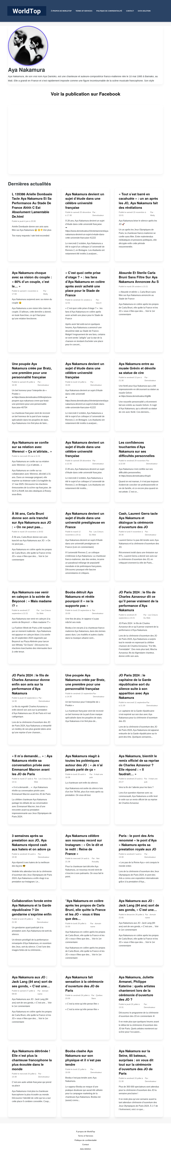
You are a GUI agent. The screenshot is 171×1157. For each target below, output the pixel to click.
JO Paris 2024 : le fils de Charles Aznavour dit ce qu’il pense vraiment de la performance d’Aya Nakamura (138, 601)
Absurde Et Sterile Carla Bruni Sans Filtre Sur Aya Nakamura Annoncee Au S (139, 277)
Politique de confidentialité (86, 1140)
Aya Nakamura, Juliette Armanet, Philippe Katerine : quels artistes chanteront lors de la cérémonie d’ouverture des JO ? (137, 988)
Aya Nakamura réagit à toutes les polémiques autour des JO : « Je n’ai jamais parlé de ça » (84, 763)
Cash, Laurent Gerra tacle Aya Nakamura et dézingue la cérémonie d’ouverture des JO (138, 520)
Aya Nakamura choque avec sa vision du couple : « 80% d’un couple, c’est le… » (32, 279)
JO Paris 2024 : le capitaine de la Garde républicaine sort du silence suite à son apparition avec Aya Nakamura (135, 686)
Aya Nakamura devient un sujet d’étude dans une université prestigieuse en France (85, 520)
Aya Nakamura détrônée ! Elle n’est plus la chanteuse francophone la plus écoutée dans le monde (32, 1060)
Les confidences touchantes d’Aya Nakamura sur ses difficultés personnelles (137, 449)
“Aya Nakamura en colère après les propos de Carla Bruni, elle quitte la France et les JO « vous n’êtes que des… (85, 909)
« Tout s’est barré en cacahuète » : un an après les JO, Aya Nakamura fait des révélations (138, 201)
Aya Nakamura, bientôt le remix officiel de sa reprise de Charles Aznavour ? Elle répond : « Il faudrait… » (139, 765)
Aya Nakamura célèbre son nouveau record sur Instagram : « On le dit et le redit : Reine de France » (84, 844)
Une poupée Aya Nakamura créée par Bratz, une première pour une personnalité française (32, 370)
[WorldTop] (26, 11)
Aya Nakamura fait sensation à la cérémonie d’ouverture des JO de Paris (84, 984)
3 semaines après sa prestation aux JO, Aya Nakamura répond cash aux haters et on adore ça (31, 842)
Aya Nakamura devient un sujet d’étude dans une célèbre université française (84, 201)
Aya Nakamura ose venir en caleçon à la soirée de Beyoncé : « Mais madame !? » (32, 599)
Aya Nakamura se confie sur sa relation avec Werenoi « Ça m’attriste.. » (32, 447)
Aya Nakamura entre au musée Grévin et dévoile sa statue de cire (137, 368)
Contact (85, 1144)
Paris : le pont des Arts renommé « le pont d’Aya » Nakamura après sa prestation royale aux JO (138, 842)
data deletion (85, 1149)
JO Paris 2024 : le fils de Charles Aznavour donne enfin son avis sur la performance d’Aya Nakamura (31, 684)
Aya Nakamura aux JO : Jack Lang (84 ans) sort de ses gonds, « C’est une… (139, 905)
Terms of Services (85, 1136)
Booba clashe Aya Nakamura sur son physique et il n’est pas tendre (83, 1058)
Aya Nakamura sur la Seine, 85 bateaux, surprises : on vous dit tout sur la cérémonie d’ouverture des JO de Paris (136, 1062)
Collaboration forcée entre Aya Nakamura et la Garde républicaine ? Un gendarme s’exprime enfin (32, 907)
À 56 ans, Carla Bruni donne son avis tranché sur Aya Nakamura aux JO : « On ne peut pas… (31, 520)
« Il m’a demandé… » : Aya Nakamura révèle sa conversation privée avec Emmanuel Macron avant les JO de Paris (32, 765)
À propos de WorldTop (85, 1131)
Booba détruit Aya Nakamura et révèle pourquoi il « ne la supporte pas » (79, 599)
